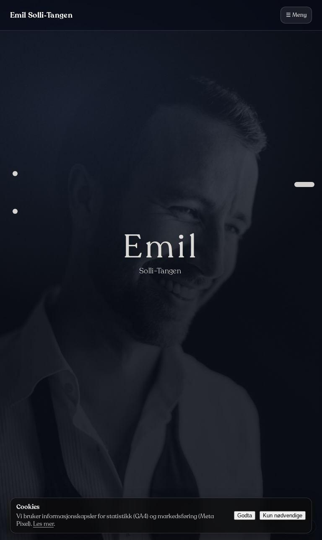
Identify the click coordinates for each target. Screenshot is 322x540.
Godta (244, 515)
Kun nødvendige (282, 515)
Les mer (43, 524)
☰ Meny (296, 15)
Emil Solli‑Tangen (41, 15)
